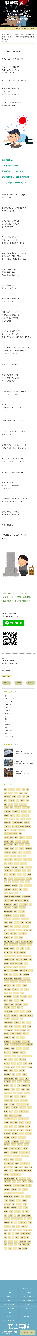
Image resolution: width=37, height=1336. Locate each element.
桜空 (11, 1085)
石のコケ (25, 1148)
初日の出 (16, 1096)
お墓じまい (6, 1219)
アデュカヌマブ (24, 919)
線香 (13, 1037)
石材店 (30, 1222)
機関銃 (11, 841)
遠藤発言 (28, 882)
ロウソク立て (7, 1052)
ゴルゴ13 (16, 1011)
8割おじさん (15, 826)
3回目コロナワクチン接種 (20, 1170)
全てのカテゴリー (9, 696)
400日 (29, 982)
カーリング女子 (24, 1156)
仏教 (25, 856)
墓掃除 (29, 1241)
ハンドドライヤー (8, 859)
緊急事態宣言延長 (8, 911)
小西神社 (19, 1082)
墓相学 (5, 1170)
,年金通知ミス (22, 1015)
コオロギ (6, 848)
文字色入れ (8, 704)
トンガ (5, 1126)
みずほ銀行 (6, 1019)
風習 (5, 804)
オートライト (17, 808)
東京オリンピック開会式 (9, 956)
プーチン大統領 (25, 815)
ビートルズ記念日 (22, 933)
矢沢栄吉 (28, 1233)
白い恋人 (26, 930)
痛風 (30, 811)
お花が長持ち (13, 933)
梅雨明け (22, 915)
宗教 (6, 719)
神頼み (29, 874)
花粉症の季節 (7, 1182)
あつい (22, 948)
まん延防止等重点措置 (17, 822)
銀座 (23, 1022)
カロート (24, 1067)
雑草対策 (6, 1152)
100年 (27, 1237)
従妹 (30, 1230)
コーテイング (11, 800)
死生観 (16, 1241)
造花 (9, 882)
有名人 (6, 733)
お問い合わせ (7, 796)
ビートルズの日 (14, 1141)
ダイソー (21, 1078)
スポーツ (7, 722)
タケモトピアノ (27, 852)
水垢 (17, 819)
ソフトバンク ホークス (16, 1219)
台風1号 (6, 1193)
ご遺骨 (10, 1170)
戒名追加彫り (14, 1015)
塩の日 (16, 1111)
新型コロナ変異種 (8, 845)
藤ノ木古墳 (6, 1007)
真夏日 (10, 893)
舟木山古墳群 (29, 1133)
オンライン (6, 1015)
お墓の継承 (6, 1137)
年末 (14, 1093)
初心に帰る (22, 1052)
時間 (5, 863)
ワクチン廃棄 (21, 911)
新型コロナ (23, 811)
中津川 (10, 1126)
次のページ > (30, 683)
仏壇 (20, 833)
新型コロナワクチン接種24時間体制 (12, 896)
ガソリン (6, 808)
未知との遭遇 (7, 889)
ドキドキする (26, 978)
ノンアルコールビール (19, 878)
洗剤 (11, 808)
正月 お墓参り (24, 1100)
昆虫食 (11, 848)
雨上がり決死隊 (17, 978)
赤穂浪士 (25, 1074)
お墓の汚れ (16, 993)
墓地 (17, 848)
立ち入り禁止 (26, 926)
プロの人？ (20, 1145)
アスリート (15, 915)
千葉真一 (6, 982)
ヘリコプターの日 (19, 1193)
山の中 (16, 1070)
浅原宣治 (30, 945)
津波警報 (6, 1122)
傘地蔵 (18, 1089)
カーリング (6, 1107)
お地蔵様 (16, 922)
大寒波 (12, 1089)
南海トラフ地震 (13, 1122)
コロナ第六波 (14, 1107)
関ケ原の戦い (23, 996)
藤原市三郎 (13, 1207)
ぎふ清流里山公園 (8, 1100)
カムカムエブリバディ (24, 1152)
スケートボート (7, 967)
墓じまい (7, 713)
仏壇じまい (6, 1089)
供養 (28, 1244)
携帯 (17, 948)
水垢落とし (6, 1067)
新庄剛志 (19, 1063)
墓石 (24, 1244)
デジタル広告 (13, 830)
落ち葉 (5, 1026)
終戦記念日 (26, 974)
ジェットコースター (8, 941)
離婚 (19, 1215)
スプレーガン (7, 826)
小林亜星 (6, 926)
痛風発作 (12, 815)
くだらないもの (14, 1019)
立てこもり (19, 930)
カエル (28, 1215)
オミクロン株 (23, 1059)
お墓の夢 (6, 1174)
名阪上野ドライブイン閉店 (15, 1115)
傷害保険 (6, 1045)
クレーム (16, 974)
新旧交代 (27, 989)
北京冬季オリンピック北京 (22, 1104)
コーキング (8, 707)
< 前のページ (6, 683)
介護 (20, 889)
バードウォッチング (24, 1111)
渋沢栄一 (17, 941)
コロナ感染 (20, 1093)
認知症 (17, 1233)
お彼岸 (22, 993)
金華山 (20, 885)
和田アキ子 (11, 819)
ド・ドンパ (26, 1048)
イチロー (10, 1059)
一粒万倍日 (28, 1196)
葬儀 (28, 800)
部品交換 (25, 1248)
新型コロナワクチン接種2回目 (11, 970)
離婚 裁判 (6, 1145)
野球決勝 (22, 970)
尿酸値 (18, 815)
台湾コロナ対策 (7, 904)
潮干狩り (18, 1200)
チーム (25, 963)
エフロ (5, 1200)
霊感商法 (30, 1107)
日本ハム (13, 1063)
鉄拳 (11, 926)
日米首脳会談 (29, 848)
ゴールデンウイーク (8, 837)
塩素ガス (13, 1145)
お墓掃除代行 (29, 867)
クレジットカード (13, 945)
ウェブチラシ (21, 830)
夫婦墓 (20, 1167)
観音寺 (13, 1082)
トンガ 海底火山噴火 (23, 1119)
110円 (27, 1078)
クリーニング (11, 789)
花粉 (28, 796)
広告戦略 (6, 830)
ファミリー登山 (28, 885)
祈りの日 (25, 1182)
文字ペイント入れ (16, 1041)
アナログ (23, 819)
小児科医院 (6, 937)
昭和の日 (25, 1200)
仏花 (20, 1244)
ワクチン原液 (7, 919)
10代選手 (15, 967)
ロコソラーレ (16, 1156)
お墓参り (7, 716)
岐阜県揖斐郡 (7, 1082)
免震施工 (28, 845)
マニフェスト (24, 863)
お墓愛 (29, 1178)
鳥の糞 (5, 1115)
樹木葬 (10, 1211)
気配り (22, 922)
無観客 (21, 937)
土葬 (17, 800)
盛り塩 (10, 1111)
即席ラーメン (7, 985)
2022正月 (16, 1100)
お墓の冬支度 (7, 1041)
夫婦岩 (16, 804)
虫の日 (23, 1215)
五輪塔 (5, 1070)
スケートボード (26, 956)
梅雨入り (15, 904)
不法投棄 (18, 1074)
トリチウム (29, 837)
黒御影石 (6, 1033)
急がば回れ (16, 1196)
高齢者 (22, 1000)
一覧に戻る (18, 683)
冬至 (19, 1085)
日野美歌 (6, 1085)
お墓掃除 (18, 789)
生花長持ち (6, 1048)
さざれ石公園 (27, 1082)
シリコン (21, 1133)
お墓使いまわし (7, 1156)
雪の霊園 (28, 1141)
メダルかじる (23, 967)
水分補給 (26, 1207)
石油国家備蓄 (15, 1052)
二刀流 (5, 893)
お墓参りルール (24, 1185)
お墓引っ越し (17, 1211)
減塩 (5, 930)
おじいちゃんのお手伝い (15, 1033)
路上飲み (19, 874)
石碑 (13, 1204)
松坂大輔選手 (17, 1026)
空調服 (5, 922)
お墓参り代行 (26, 841)
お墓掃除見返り (7, 1093)
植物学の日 (11, 1200)
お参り (16, 793)
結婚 (18, 1007)
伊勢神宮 (10, 804)
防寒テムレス (18, 1159)
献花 (5, 793)
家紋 (13, 1226)
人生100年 (12, 1045)
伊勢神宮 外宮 (23, 804)
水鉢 (16, 1078)
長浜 (13, 985)
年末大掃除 (22, 1070)
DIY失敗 (27, 948)
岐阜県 (13, 796)
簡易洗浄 (28, 826)
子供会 (19, 1207)
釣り (21, 974)
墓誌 (24, 789)
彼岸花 (10, 1000)
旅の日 (5, 1211)
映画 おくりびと (21, 1045)
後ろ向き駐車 (22, 907)
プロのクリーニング (8, 1004)
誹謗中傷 (6, 963)
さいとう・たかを (8, 1011)
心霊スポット (17, 926)
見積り (21, 793)
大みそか (6, 1096)
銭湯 (24, 796)
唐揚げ (16, 893)
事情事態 (22, 848)
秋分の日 (25, 1004)
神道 (31, 1167)
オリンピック (29, 970)
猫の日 (16, 1163)
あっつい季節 (7, 1204)
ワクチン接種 (15, 882)
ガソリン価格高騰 (8, 1030)
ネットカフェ (11, 930)
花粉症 (29, 1170)
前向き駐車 (14, 907)
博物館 (30, 996)
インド (5, 874)
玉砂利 (25, 1230)
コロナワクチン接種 (8, 900)
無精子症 (21, 845)
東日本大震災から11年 (15, 1174)
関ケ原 (10, 1026)
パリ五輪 (30, 1067)
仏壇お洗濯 (11, 1104)
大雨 (31, 904)
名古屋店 (21, 867)
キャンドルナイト (23, 1222)
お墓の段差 (14, 1133)
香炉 (5, 1059)
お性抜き (30, 1219)
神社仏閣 (7, 725)
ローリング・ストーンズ (26, 941)
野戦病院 (25, 985)
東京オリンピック (27, 859)
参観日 (25, 1204)
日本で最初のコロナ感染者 (10, 1119)
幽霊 (9, 1233)
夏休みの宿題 (7, 989)
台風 (10, 974)
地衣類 (11, 1193)
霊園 (6, 727)
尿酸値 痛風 (23, 1241)
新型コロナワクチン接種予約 (21, 900)
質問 (26, 793)
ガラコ (19, 1056)
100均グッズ (16, 1185)
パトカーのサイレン (24, 1163)
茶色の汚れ (13, 1189)
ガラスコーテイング (27, 1056)
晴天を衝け (28, 922)
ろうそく (10, 1244)
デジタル (29, 819)
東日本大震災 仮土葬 (9, 1178)
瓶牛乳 (19, 796)
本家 (5, 1215)
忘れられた (15, 996)
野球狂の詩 (28, 1122)
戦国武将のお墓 (7, 996)
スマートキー (7, 811)
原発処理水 (21, 837)
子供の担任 (6, 1207)
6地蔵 (23, 1089)
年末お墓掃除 (7, 1074)
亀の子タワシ (25, 1226)
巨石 (16, 1126)
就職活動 (29, 1011)
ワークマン (6, 1141)
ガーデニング (7, 1226)
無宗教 (22, 1233)
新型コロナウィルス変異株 (16, 963)
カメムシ (23, 1037)
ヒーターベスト (21, 1137)
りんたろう (14, 889)
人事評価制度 (7, 885)
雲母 (5, 1237)
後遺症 (15, 845)
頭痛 (15, 1230)
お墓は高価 (21, 1126)
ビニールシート (17, 859)
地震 (16, 1222)
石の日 (5, 1104)
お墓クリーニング (7, 676)
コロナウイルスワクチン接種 (10, 833)
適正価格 (30, 1015)
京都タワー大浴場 (23, 904)
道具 (30, 959)
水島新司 (21, 1122)
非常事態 (14, 852)
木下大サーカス (13, 982)
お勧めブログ (8, 730)
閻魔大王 (12, 948)
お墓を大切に (22, 982)
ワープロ (13, 1007)
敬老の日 (16, 1000)
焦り (21, 989)
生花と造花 (29, 1045)
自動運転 (18, 985)
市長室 (28, 870)
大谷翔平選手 (22, 945)
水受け (12, 1048)
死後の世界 (25, 1033)
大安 (22, 1196)
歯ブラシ (10, 1241)
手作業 (15, 1248)
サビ (25, 874)
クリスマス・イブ (26, 1085)
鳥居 (13, 1074)
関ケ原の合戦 (7, 1133)
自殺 (28, 1030)
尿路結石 (6, 815)
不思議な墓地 (28, 1130)
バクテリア (6, 1063)
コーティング (8, 702)
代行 (5, 1244)
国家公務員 (14, 885)
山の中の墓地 (20, 1130)
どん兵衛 (23, 1011)
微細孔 (5, 1230)
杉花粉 (10, 1070)
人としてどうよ (25, 1041)
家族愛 (16, 937)
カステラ (6, 856)
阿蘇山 (24, 1026)
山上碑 (17, 1237)
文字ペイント (7, 907)
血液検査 (10, 863)
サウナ (23, 870)
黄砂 (5, 800)
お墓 (5, 789)
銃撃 (31, 930)
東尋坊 (5, 1148)
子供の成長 (23, 1096)
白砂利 (27, 1211)
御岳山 (29, 1026)
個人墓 (15, 1167)
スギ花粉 (28, 1126)
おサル (22, 1237)
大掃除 (27, 1089)
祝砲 (10, 993)
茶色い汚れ (25, 1189)
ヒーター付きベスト (8, 1163)
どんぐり (29, 1022)
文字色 (25, 1063)
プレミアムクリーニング (21, 959)
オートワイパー (26, 808)
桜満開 (30, 1182)
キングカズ (19, 1048)
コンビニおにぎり (26, 896)
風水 (17, 1037)
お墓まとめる (22, 1107)
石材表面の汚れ (7, 1185)
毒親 (15, 911)
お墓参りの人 (7, 1037)
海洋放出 (6, 841)
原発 (16, 837)
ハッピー (6, 933)
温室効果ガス (15, 989)
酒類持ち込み (12, 874)
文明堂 (19, 852)
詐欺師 (10, 922)
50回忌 (13, 1182)
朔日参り (10, 878)
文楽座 (26, 1167)
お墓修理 (7, 710)
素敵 (10, 1230)
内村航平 (19, 956)
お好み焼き (29, 878)
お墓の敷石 (6, 1189)
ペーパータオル (15, 919)
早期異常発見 (7, 1056)
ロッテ (5, 1000)
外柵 (28, 789)
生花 (5, 882)
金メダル (6, 1159)
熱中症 (18, 1226)
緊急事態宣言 (7, 822)
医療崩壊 (19, 856)
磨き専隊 (22, 826)
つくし (19, 1182)
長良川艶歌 (6, 1222)
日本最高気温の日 (8, 978)
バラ (21, 1019)
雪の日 (21, 1141)
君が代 (5, 945)
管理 (20, 1248)
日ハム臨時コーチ (8, 1167)
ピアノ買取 (12, 856)
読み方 (13, 1056)
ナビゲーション (15, 811)
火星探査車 (13, 1137)
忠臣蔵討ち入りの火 (8, 1078)
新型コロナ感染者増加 (9, 959)
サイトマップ (28, 1320)
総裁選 (5, 993)
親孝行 (5, 1111)
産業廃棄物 (6, 867)
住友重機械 (18, 841)
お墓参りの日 (18, 1004)
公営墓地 (10, 1215)
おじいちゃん (17, 1022)
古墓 (19, 1189)
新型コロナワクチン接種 (19, 1030)
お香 (16, 1244)
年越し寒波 (27, 1093)
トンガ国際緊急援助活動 (9, 1130)
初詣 (11, 1096)
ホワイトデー (22, 1178)
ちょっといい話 (9, 736)
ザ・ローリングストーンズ (15, 1148)
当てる (16, 1059)
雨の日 (12, 1067)
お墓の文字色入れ (8, 1196)
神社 (5, 878)
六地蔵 (11, 1159)
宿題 (5, 1233)
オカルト (20, 1230)
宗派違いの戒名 (13, 1152)
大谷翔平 (25, 889)
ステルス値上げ (7, 915)
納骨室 (18, 1067)
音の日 (30, 1063)
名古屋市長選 (14, 867)
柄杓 (9, 1237)
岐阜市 (22, 882)
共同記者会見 (7, 852)
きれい (9, 1248)
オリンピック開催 (8, 952)
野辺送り (23, 800)
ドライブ (27, 1145)
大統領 (5, 819)
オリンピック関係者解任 (19, 952)
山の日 (5, 974)
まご (5, 1241)
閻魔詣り (6, 948)
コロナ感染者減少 (8, 1022)
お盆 (5, 1248)
